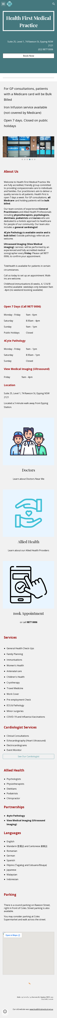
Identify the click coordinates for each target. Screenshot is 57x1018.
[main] (28, 21)
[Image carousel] (28, 148)
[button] (3, 4)
